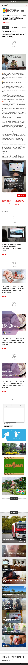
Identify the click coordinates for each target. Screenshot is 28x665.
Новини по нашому (6, 605)
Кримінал (4, 578)
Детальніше (5, 254)
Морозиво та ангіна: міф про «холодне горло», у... (14, 644)
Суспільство (10, 192)
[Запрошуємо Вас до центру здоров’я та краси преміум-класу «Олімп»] (14, 465)
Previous (24, 14)
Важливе (4, 617)
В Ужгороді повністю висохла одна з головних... (13, 595)
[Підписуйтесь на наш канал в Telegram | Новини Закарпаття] (14, 434)
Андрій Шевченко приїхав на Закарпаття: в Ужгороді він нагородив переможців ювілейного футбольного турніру (13, 17)
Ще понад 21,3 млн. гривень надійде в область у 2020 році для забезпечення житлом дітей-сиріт (13, 289)
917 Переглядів (16, 27)
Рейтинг (24, 27)
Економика (5, 566)
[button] (5, 405)
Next (25, 14)
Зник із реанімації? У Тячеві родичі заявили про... (13, 554)
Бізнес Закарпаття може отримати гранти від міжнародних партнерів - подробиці (12, 247)
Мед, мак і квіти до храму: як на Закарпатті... (12, 632)
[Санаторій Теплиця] (14, 486)
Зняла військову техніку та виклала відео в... (14, 581)
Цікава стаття (22, 195)
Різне (4, 642)
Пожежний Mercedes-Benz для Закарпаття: (12, 539)
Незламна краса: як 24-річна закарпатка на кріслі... (11, 607)
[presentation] (4, 405)
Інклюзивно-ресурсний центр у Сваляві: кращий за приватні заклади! (6, 202)
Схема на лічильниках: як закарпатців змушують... (11, 619)
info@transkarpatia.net (6, 660)
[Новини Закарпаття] (14, 10)
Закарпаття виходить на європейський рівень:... (10, 568)
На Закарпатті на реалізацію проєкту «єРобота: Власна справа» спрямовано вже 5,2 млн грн (13, 341)
